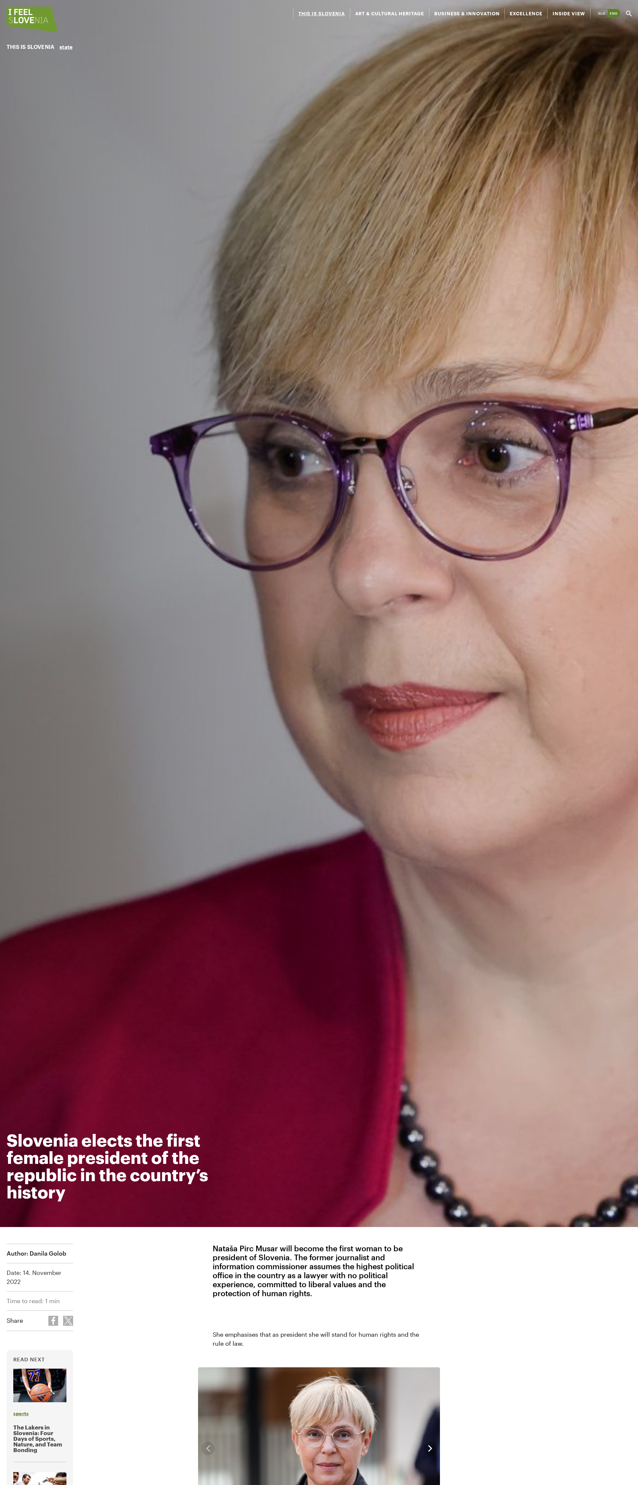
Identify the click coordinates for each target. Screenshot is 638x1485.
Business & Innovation (467, 13)
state (65, 47)
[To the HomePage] (32, 19)
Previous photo (208, 1448)
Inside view (569, 13)
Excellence (526, 13)
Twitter (68, 1321)
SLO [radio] (602, 13)
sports (21, 1413)
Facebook (53, 1321)
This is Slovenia (321, 13)
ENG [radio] (614, 13)
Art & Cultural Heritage (389, 13)
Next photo (430, 1448)
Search (629, 13)
